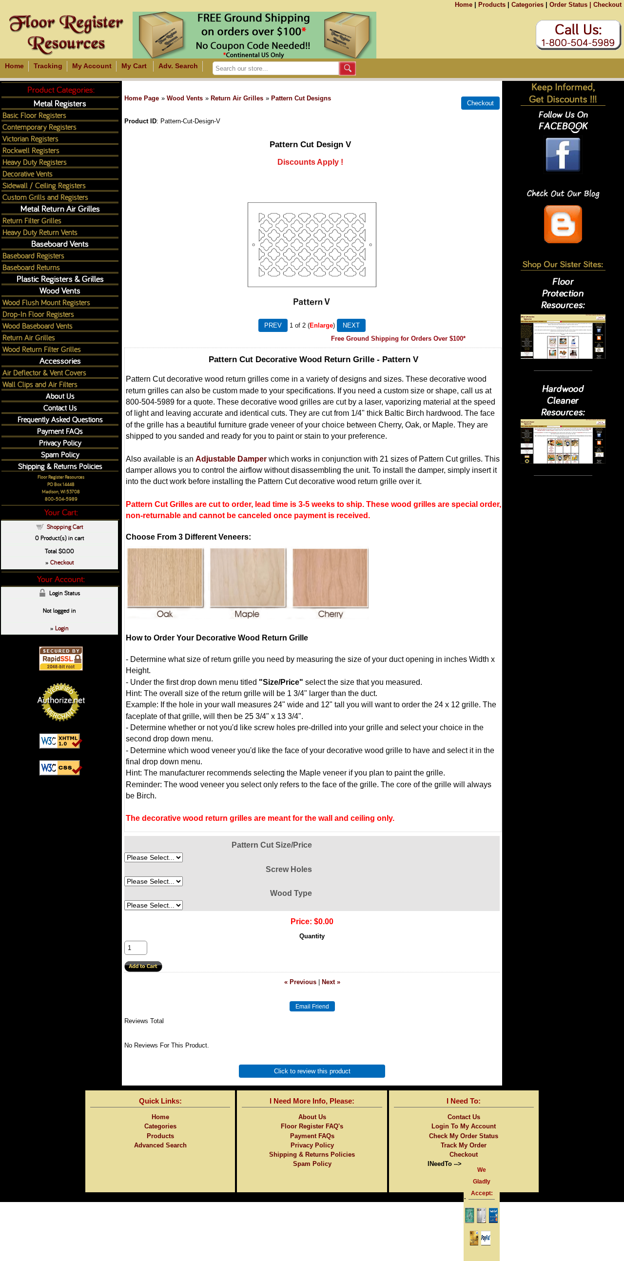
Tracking (48, 66)
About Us (60, 395)
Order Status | (570, 4)
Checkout (607, 4)
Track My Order (464, 1145)
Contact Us (60, 407)
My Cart (134, 66)
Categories (527, 4)
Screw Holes (289, 869)
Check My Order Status (463, 1136)
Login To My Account (463, 1126)
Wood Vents (185, 98)
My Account (92, 66)
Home (463, 4)
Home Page (141, 98)
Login (62, 628)
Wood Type (291, 893)
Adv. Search (178, 66)
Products (492, 4)
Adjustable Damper (231, 459)
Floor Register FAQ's (312, 1126)
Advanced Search (160, 1145)
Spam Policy (60, 454)
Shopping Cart (65, 526)
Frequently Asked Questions (60, 419)
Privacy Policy (60, 442)
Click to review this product (312, 1071)
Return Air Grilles (237, 98)
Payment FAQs (60, 430)
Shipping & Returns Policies (60, 465)
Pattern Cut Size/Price (272, 845)
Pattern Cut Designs (301, 98)
